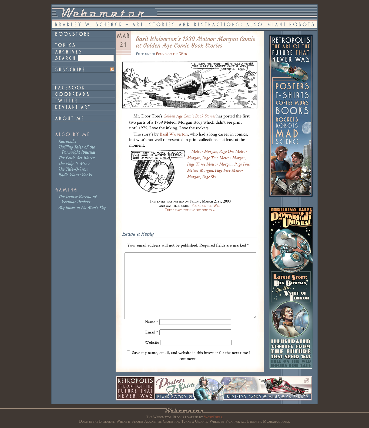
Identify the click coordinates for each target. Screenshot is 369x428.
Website (152, 342)
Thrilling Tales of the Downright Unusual (77, 149)
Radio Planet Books (75, 174)
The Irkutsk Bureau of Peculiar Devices (77, 199)
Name (151, 322)
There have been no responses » (190, 210)
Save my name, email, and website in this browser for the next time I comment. (191, 355)
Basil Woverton (174, 134)
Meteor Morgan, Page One (212, 152)
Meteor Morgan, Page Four (228, 164)
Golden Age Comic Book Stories (189, 116)
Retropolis (67, 141)
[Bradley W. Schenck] (83, 118)
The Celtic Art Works (77, 157)
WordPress (213, 417)
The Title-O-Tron (73, 169)
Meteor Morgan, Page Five (208, 170)
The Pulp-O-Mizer (74, 163)
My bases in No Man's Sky (82, 207)
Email (151, 332)
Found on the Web (171, 53)
